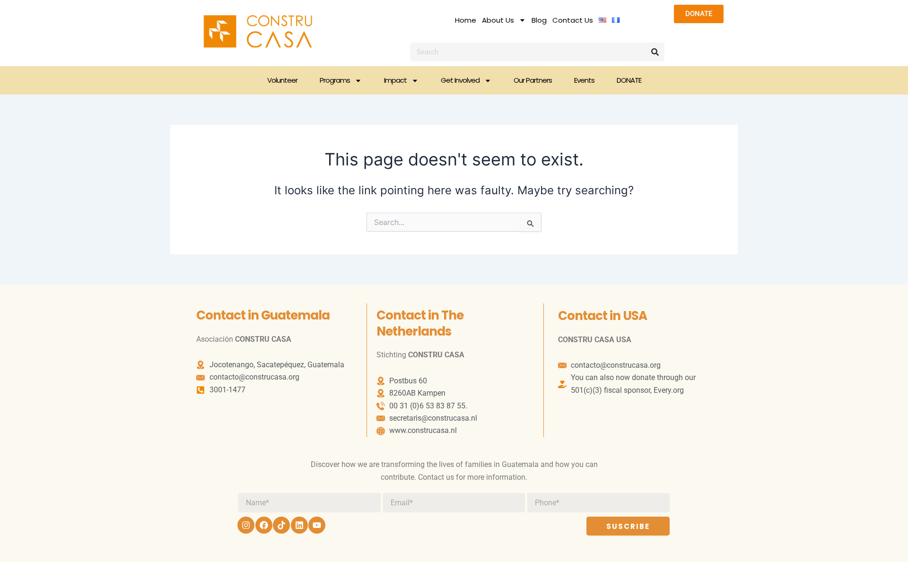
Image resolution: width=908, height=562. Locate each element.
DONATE (629, 80)
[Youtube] (316, 525)
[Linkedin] (299, 525)
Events (584, 80)
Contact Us (572, 20)
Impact (395, 80)
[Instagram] (245, 525)
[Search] (655, 52)
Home (465, 20)
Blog (539, 20)
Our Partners (533, 80)
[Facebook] (263, 525)
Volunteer (282, 80)
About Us (498, 20)
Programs (335, 80)
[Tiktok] (281, 525)
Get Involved (460, 80)
